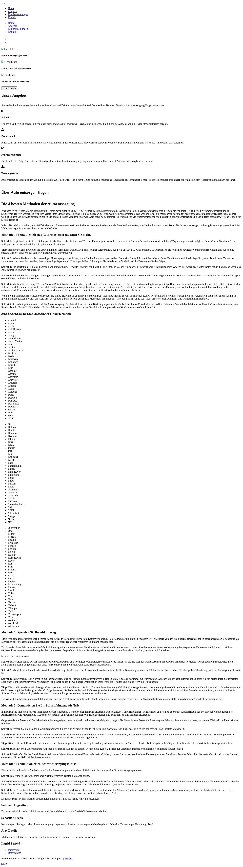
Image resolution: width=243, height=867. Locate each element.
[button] (2, 864)
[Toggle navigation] (3, 3)
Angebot (12, 11)
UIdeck (69, 858)
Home (11, 8)
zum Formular (9, 88)
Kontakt (12, 17)
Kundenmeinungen (18, 14)
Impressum (13, 849)
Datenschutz (14, 852)
